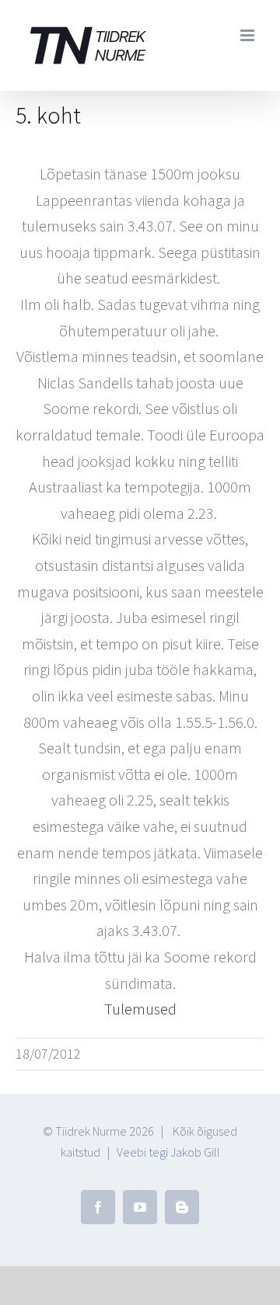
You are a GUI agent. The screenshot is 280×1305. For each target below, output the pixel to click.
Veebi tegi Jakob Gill (168, 1152)
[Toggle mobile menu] (248, 35)
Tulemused (140, 1008)
